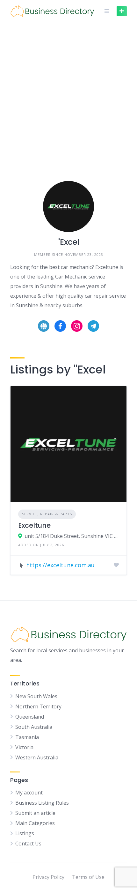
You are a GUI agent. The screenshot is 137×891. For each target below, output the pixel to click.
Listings (24, 833)
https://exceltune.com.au (60, 565)
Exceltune (34, 525)
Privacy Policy (48, 876)
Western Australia (36, 757)
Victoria (24, 747)
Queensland (29, 716)
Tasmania (27, 737)
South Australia (33, 726)
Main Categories (35, 823)
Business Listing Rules (42, 802)
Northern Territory (38, 706)
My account (29, 792)
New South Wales (36, 696)
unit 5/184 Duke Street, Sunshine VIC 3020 (72, 536)
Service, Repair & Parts (47, 513)
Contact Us (28, 843)
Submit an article (35, 812)
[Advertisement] (68, 94)
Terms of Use (88, 876)
